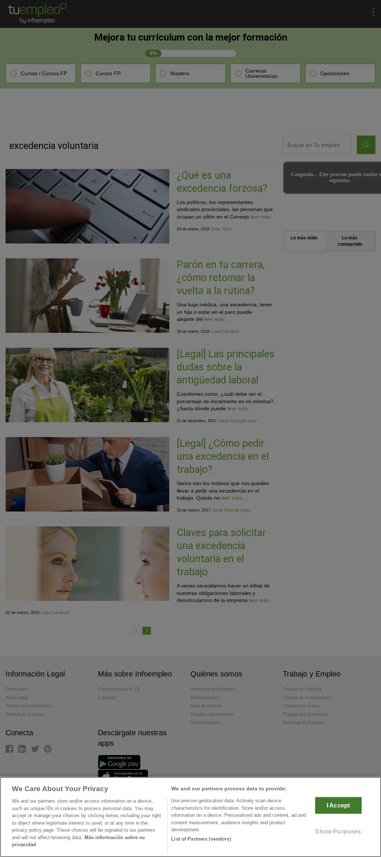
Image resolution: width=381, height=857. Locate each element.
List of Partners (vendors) (201, 839)
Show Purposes (338, 831)
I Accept (338, 805)
